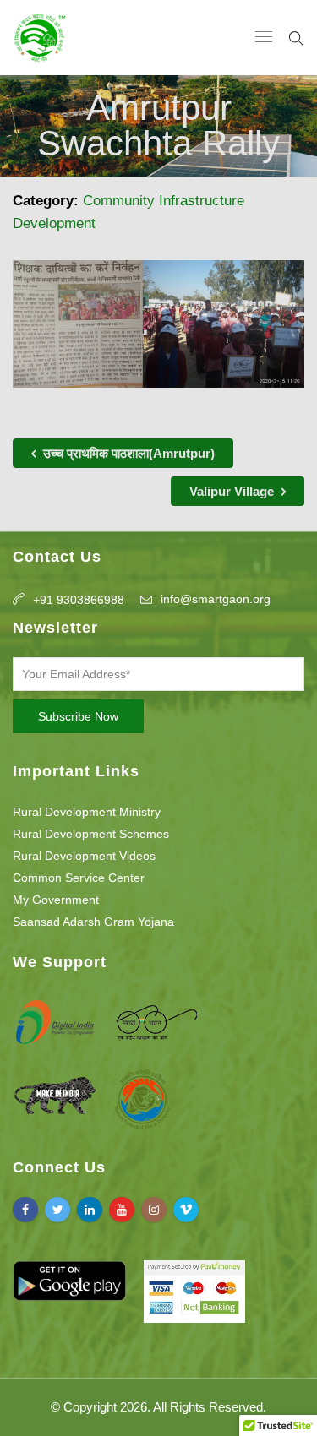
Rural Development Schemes (91, 833)
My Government (56, 899)
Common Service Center (79, 877)
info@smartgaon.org (216, 599)
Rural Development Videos (84, 855)
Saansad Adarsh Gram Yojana (93, 921)
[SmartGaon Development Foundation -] (39, 37)
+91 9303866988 (78, 599)
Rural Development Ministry (87, 812)
